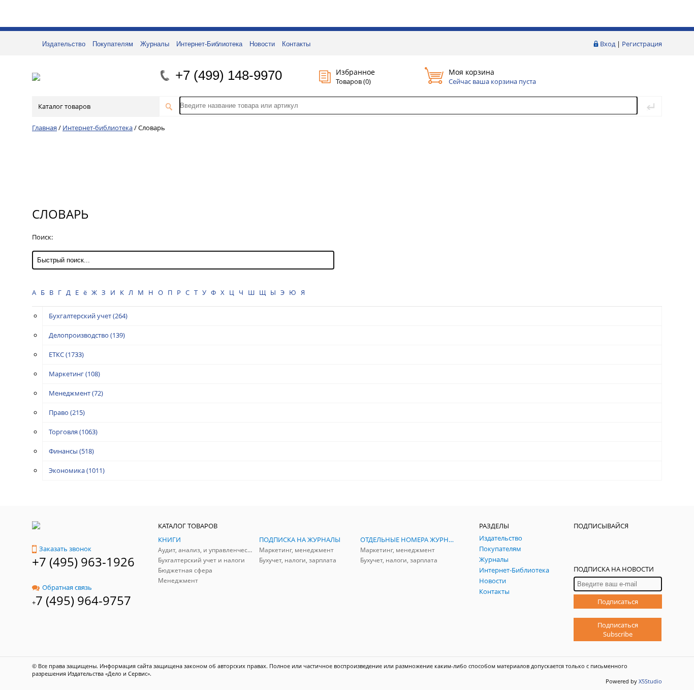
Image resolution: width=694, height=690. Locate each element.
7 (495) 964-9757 (83, 600)
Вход (607, 43)
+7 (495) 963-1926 (83, 561)
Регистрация (642, 43)
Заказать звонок (65, 548)
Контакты (296, 44)
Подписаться (617, 601)
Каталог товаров (64, 106)
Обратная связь (67, 587)
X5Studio (650, 681)
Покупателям (112, 44)
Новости (262, 44)
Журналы (154, 44)
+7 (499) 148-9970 (228, 75)
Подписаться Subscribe (617, 629)
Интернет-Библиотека (209, 44)
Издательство (63, 44)
